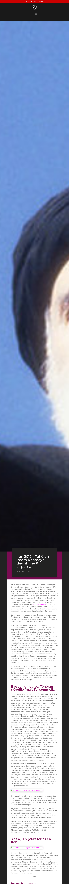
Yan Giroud (21, 571)
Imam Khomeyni (40, 604)
